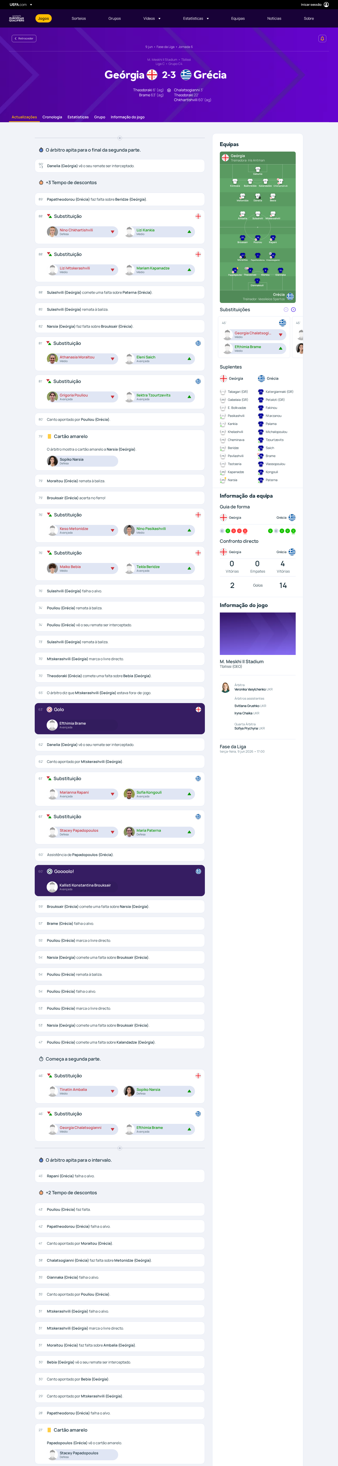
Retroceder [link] (25, 38)
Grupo (99, 117)
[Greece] (198, 343)
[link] (43, 18)
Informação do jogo (128, 117)
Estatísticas (78, 117)
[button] (151, 18)
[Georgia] (198, 216)
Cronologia (52, 117)
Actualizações (24, 117)
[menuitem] (49, 18)
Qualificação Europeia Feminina (16, 18)
